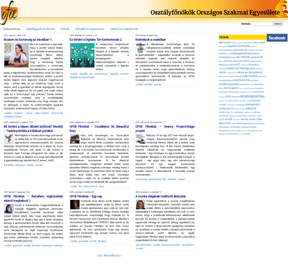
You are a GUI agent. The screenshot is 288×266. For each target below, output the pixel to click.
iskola (29, 113)
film (80, 186)
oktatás (235, 96)
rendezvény (224, 112)
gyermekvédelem (241, 60)
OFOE (228, 96)
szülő (221, 119)
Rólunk (65, 29)
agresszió (225, 42)
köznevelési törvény (246, 88)
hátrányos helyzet (227, 64)
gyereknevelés (143, 244)
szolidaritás (251, 116)
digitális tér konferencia (94, 73)
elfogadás (251, 50)
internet (222, 68)
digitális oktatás (119, 73)
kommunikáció (226, 80)
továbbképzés (260, 123)
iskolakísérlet (231, 73)
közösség (234, 92)
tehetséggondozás (245, 123)
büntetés (9, 165)
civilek (255, 42)
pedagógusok (226, 108)
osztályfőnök (243, 101)
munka (139, 248)
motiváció (243, 92)
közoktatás (259, 88)
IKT (238, 64)
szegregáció (232, 116)
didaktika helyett (13, 116)
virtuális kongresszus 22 (239, 131)
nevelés (148, 84)
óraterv (235, 134)
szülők (27, 245)
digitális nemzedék (239, 46)
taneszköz (236, 119)
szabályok (238, 112)
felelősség (224, 57)
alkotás (233, 43)
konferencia (242, 80)
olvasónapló (228, 101)
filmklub (172, 179)
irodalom (259, 69)
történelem (142, 179)
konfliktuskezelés (229, 84)
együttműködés (240, 50)
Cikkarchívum (12, 29)
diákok (252, 46)
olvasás (221, 101)
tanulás (245, 119)
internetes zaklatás (52, 245)
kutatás (259, 84)
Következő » (113, 255)
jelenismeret (223, 76)
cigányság (247, 43)
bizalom (18, 113)
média (250, 92)
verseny (245, 127)
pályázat (251, 108)
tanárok (233, 123)
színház (259, 116)
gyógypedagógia (255, 61)
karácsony (262, 76)
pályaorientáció (239, 109)
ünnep (247, 134)
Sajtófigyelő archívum (40, 29)
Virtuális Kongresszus (89, 29)
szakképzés (247, 112)
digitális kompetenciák (82, 77)
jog (230, 76)
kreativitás (245, 84)
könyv (221, 88)
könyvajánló (231, 88)
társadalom (188, 244)
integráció (253, 64)
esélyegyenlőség (240, 53)
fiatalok (233, 57)
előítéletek (259, 50)
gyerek (157, 84)
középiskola (223, 92)
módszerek (258, 91)
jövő (233, 76)
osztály (235, 101)
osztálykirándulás (231, 105)
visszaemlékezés (255, 131)
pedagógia (241, 104)
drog (101, 186)
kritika (252, 84)
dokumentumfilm (171, 244)
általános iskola (225, 134)
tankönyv (20, 165)
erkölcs (222, 53)
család (7, 113)
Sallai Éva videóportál (124, 29)
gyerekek (17, 245)
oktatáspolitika (252, 96)
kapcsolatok (42, 113)
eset (228, 54)
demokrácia (223, 46)
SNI (231, 112)
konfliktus (254, 80)
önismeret (241, 134)
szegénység (241, 116)
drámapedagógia (225, 50)
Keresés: (246, 23)
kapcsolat (239, 76)
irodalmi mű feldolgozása (240, 68)
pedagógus (253, 104)
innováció (244, 65)
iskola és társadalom (250, 72)
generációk (155, 179)
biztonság (57, 113)
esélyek (255, 53)
